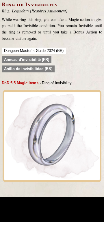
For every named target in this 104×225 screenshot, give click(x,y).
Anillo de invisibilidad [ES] (28, 69)
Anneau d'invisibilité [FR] (26, 59)
